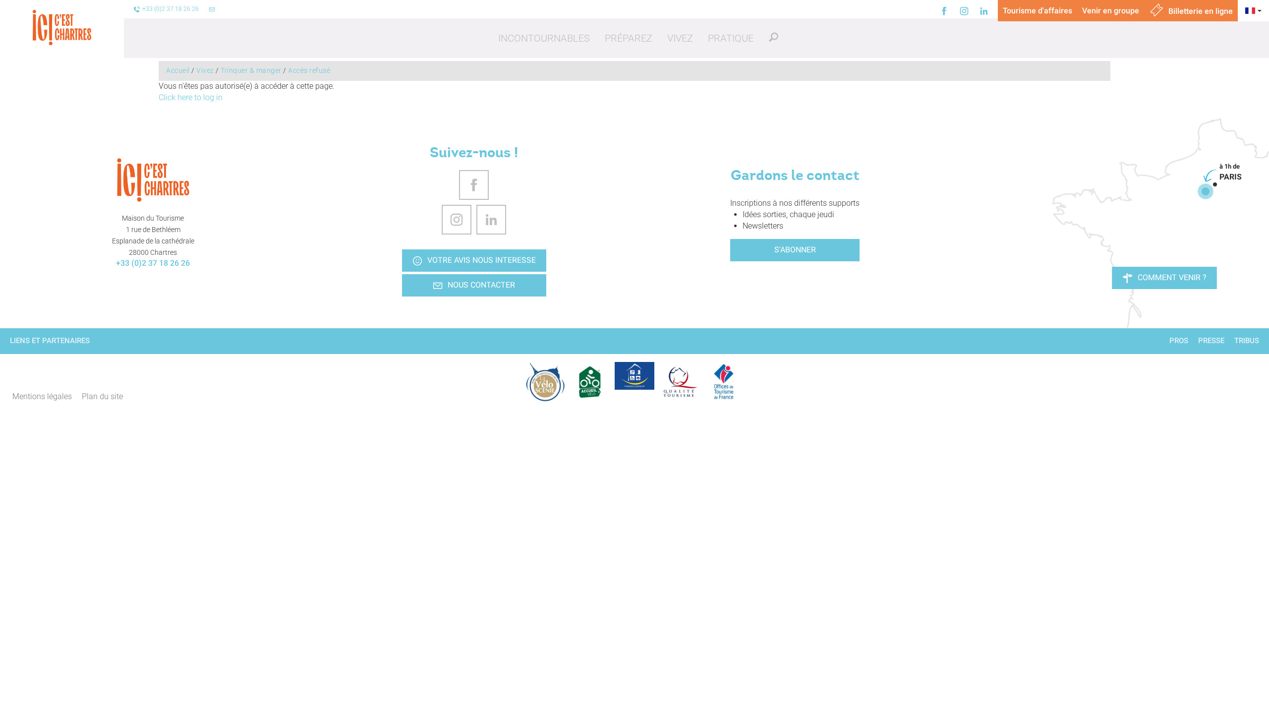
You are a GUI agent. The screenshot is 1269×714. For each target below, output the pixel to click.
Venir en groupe (1110, 10)
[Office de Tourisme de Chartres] (153, 180)
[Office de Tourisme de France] (724, 382)
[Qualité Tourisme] (679, 382)
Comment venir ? (1172, 277)
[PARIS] (1206, 191)
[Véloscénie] (545, 382)
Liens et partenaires (50, 340)
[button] (544, 38)
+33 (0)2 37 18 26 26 (153, 263)
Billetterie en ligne (1199, 11)
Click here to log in (191, 97)
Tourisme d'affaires (1037, 10)
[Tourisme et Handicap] (634, 376)
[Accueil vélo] (590, 382)
